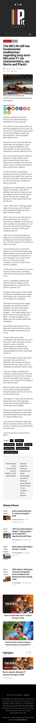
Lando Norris (9, 444)
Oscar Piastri (9, 448)
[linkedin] (20, 5)
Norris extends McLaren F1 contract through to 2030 (21, 513)
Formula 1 (7, 41)
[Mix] (28, 108)
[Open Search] (30, 34)
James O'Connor (10, 69)
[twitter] (15, 5)
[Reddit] (13, 108)
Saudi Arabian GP (11, 452)
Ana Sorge (17, 583)
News (15, 41)
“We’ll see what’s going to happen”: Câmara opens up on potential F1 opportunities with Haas (18, 644)
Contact (26, 695)
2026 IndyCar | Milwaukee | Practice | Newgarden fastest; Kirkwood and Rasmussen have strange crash (22, 574)
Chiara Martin (18, 553)
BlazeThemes (22, 720)
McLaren (28, 444)
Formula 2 (22, 639)
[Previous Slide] (27, 652)
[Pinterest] (20, 108)
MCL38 (19, 444)
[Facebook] (5, 108)
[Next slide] (29, 652)
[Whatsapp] (5, 112)
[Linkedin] (17, 108)
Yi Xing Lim (17, 540)
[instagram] (18, 5)
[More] (9, 112)
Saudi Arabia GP (22, 448)
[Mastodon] (24, 108)
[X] (9, 108)
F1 (11, 441)
